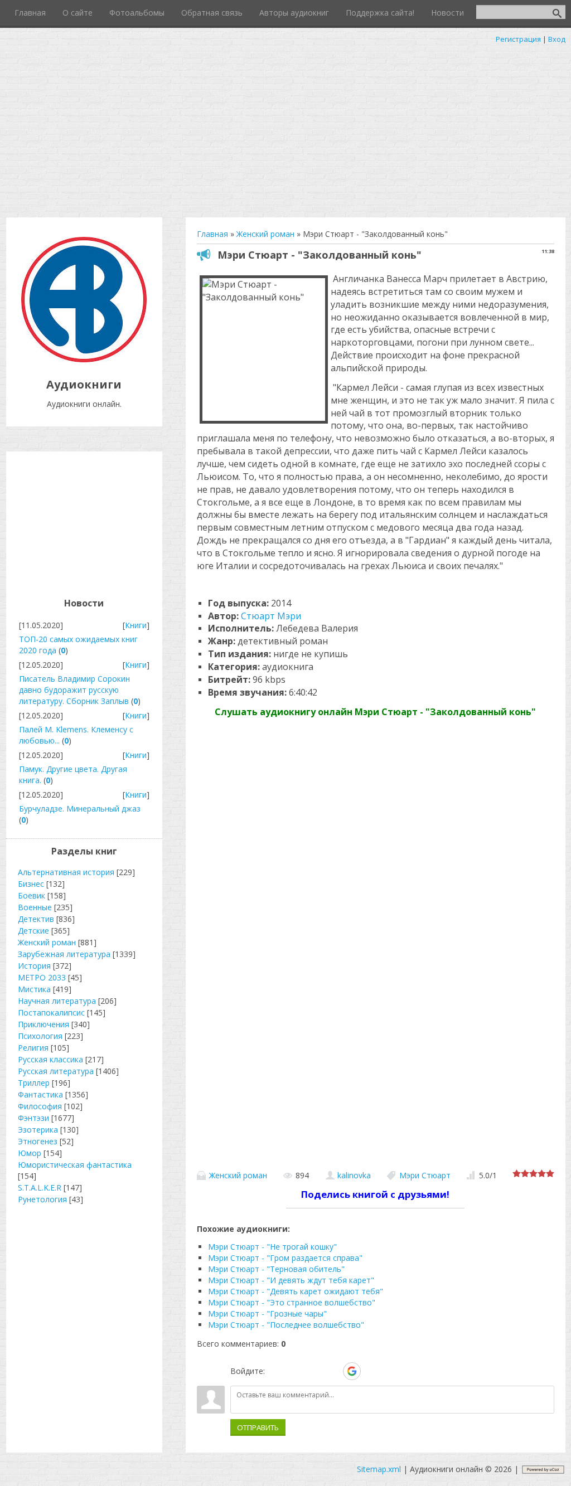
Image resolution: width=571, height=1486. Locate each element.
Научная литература (57, 1000)
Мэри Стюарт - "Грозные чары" (267, 1313)
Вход (556, 39)
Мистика (34, 989)
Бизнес (31, 883)
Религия (33, 1047)
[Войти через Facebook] (313, 1371)
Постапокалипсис (51, 1012)
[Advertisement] (285, 128)
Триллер (34, 1082)
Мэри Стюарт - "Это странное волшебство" (291, 1302)
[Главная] (84, 359)
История (34, 965)
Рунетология (42, 1199)
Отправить (258, 1427)
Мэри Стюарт (425, 1175)
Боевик (31, 895)
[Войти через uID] (275, 1371)
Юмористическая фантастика (75, 1164)
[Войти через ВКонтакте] (294, 1371)
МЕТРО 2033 (42, 977)
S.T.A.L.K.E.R (39, 1187)
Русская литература (56, 1071)
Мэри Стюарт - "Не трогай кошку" (272, 1246)
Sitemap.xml (379, 1469)
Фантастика (40, 1094)
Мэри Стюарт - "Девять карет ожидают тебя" (295, 1291)
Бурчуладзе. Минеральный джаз (80, 808)
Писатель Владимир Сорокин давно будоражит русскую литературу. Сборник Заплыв (74, 689)
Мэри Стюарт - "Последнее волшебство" (286, 1324)
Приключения (43, 1024)
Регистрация (518, 39)
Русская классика (50, 1059)
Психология (40, 1036)
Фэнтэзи (33, 1118)
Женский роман (238, 1175)
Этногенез (37, 1141)
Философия (40, 1106)
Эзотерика (38, 1129)
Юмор (29, 1153)
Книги (136, 625)
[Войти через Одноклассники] (371, 1371)
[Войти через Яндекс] (332, 1371)
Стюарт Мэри (271, 616)
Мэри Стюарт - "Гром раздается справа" (285, 1257)
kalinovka (354, 1175)
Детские (33, 930)
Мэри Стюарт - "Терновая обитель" (276, 1269)
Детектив (36, 919)
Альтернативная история (66, 872)
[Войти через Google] (352, 1371)
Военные (35, 907)
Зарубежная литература (64, 954)
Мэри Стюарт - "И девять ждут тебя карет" (291, 1280)
